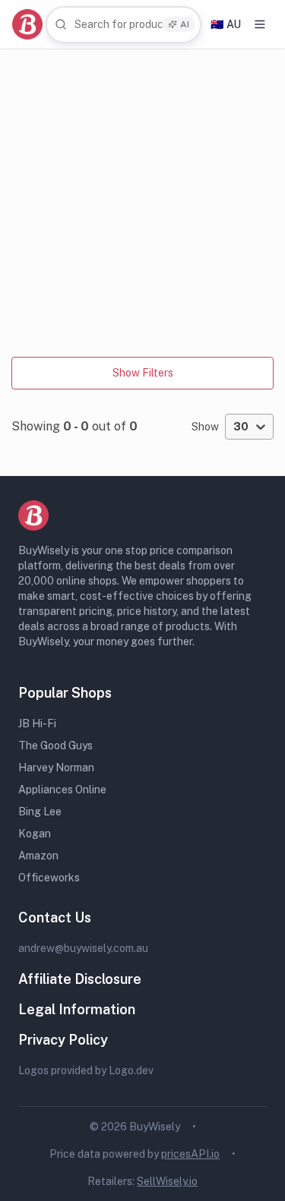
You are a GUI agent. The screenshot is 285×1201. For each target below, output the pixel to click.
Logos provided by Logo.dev (86, 1070)
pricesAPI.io (190, 1154)
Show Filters (142, 373)
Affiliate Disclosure (79, 979)
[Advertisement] (142, 199)
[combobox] (123, 24)
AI (184, 24)
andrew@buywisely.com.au (83, 948)
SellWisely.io (167, 1181)
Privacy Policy (63, 1040)
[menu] (260, 24)
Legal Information (76, 1009)
